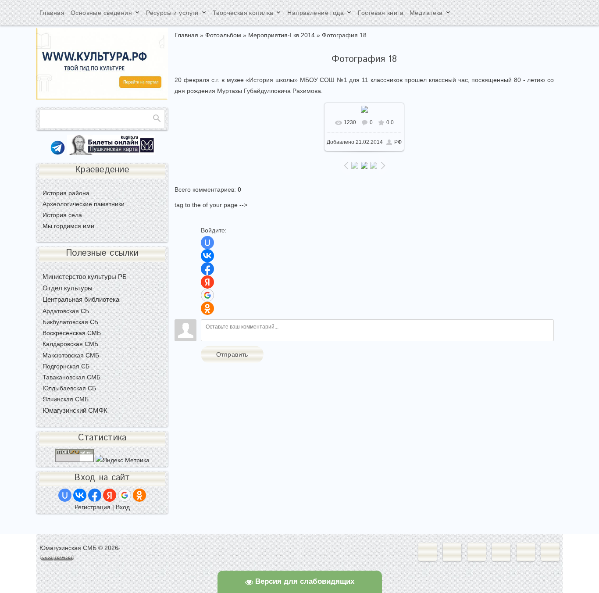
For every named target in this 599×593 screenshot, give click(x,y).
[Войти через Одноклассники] (207, 308)
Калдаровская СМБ (70, 343)
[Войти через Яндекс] (207, 282)
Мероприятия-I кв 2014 (281, 35)
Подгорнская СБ (66, 366)
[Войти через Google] (207, 295)
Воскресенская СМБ (72, 332)
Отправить (232, 354)
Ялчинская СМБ (66, 399)
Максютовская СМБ (71, 355)
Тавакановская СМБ (71, 377)
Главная (186, 35)
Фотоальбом (223, 35)
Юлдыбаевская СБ (69, 388)
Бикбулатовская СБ (70, 321)
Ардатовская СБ (66, 310)
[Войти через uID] (207, 242)
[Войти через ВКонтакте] (207, 255)
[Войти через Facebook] (207, 268)
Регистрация (93, 507)
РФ (398, 142)
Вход (123, 507)
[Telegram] (57, 153)
